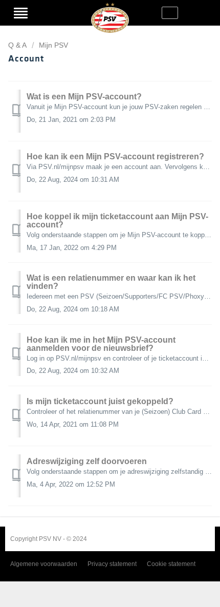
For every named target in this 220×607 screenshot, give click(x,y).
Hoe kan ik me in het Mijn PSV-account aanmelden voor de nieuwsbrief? (101, 344)
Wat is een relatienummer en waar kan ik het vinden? (111, 282)
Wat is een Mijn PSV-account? (84, 96)
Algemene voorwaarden (43, 564)
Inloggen (46, 13)
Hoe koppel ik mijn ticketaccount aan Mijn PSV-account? (117, 220)
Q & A (17, 45)
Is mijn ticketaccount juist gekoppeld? (100, 401)
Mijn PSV (53, 45)
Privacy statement (112, 564)
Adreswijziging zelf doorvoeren (87, 461)
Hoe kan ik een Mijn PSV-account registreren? (115, 156)
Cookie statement (171, 564)
